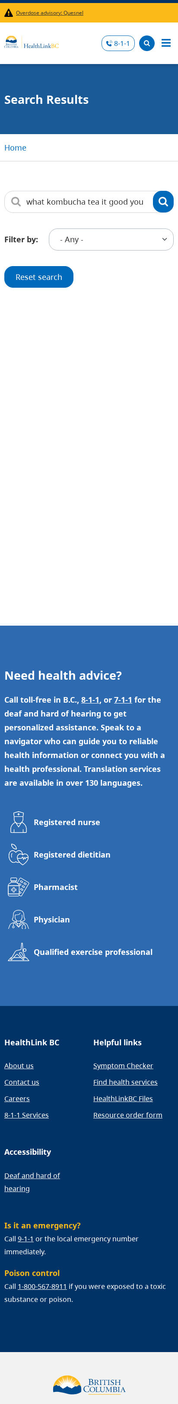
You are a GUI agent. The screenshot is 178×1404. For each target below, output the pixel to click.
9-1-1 (26, 1238)
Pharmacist (56, 887)
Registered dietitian (72, 854)
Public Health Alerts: (10, 12)
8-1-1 (122, 43)
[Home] (31, 40)
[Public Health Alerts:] (10, 12)
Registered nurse (67, 822)
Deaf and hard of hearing (32, 1182)
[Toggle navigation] (166, 43)
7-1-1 (123, 699)
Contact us (21, 1082)
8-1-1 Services (26, 1115)
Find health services (125, 1082)
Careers (17, 1098)
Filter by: (21, 239)
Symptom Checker (123, 1065)
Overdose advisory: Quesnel (49, 12)
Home (15, 147)
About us (19, 1065)
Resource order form (127, 1115)
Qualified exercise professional (93, 952)
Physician (52, 919)
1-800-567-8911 (42, 1286)
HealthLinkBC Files (123, 1098)
